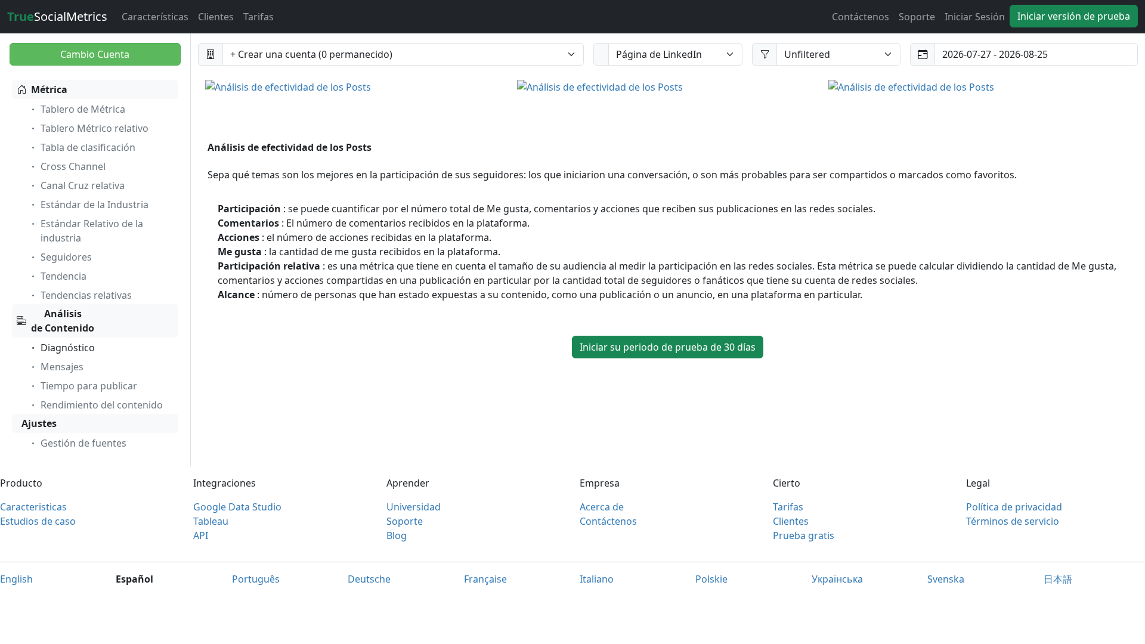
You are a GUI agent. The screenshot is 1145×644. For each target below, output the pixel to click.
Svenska (945, 579)
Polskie (711, 579)
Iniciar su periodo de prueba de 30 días (668, 347)
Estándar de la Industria (94, 204)
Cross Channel (73, 166)
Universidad (413, 506)
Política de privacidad (1014, 506)
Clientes (216, 16)
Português (256, 579)
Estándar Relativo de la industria (92, 230)
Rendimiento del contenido (102, 404)
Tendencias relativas (86, 295)
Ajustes (39, 423)
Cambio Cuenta (94, 54)
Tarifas (258, 16)
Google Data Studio (237, 506)
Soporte (917, 16)
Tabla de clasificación (88, 147)
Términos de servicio (1012, 521)
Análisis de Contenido (62, 321)
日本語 (1058, 579)
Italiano (597, 579)
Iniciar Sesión (975, 16)
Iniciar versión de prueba (1073, 16)
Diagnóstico (68, 347)
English (16, 579)
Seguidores (66, 257)
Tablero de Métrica (83, 109)
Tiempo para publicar (89, 385)
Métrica (49, 89)
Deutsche (369, 579)
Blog (396, 535)
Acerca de (602, 506)
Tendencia (63, 276)
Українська (837, 579)
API (200, 535)
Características (155, 16)
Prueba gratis (803, 535)
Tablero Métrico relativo (94, 128)
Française (485, 579)
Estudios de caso (38, 521)
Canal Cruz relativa (83, 185)
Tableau (210, 521)
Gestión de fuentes (83, 443)
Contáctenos (860, 16)
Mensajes (62, 366)
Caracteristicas (33, 506)
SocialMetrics (57, 16)
